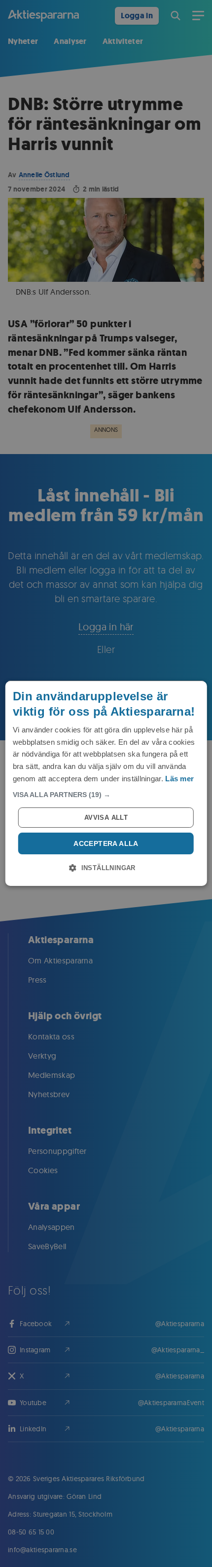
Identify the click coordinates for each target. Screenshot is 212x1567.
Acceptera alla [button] (106, 843)
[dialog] (106, 783)
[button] (106, 794)
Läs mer (179, 778)
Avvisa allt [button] (106, 817)
